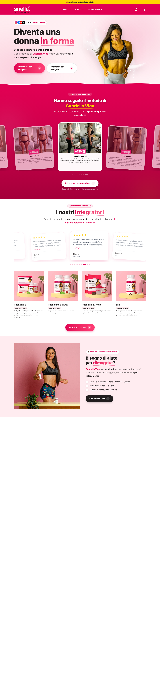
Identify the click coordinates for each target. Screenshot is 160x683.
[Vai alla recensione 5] (77, 264)
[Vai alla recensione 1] (70, 264)
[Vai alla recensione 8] (83, 264)
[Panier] (136, 9)
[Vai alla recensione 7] (81, 264)
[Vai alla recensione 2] (72, 264)
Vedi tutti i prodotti (77, 327)
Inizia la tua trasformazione (77, 183)
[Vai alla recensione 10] (89, 264)
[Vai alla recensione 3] (74, 264)
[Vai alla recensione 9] (86, 264)
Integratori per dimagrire (57, 68)
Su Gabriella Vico (95, 9)
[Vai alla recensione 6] (79, 264)
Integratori (67, 9)
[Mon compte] (144, 9)
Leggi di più (31, 249)
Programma (79, 9)
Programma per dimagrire (25, 68)
